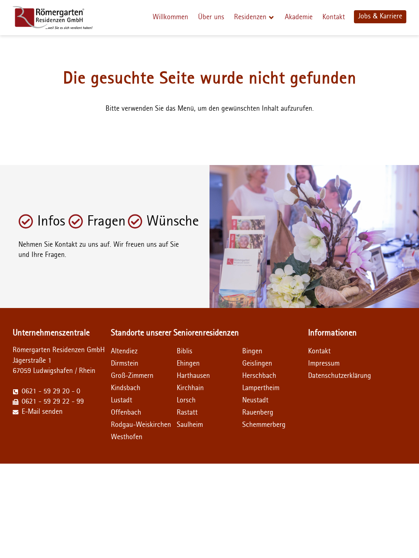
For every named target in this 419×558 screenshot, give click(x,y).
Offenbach (126, 412)
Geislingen (257, 363)
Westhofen (126, 437)
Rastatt (187, 412)
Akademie (299, 17)
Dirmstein (124, 363)
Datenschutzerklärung (324, 375)
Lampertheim (260, 388)
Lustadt (121, 400)
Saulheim (190, 425)
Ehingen (188, 363)
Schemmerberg (264, 425)
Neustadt (255, 400)
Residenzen (250, 17)
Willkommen (170, 17)
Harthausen (193, 375)
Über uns (211, 17)
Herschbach (259, 375)
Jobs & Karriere (380, 16)
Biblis (184, 351)
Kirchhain (190, 388)
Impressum (324, 363)
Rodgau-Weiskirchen (141, 425)
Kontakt (333, 17)
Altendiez (124, 351)
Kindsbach (125, 388)
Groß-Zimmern (132, 375)
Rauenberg (257, 412)
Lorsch (186, 400)
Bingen (252, 351)
